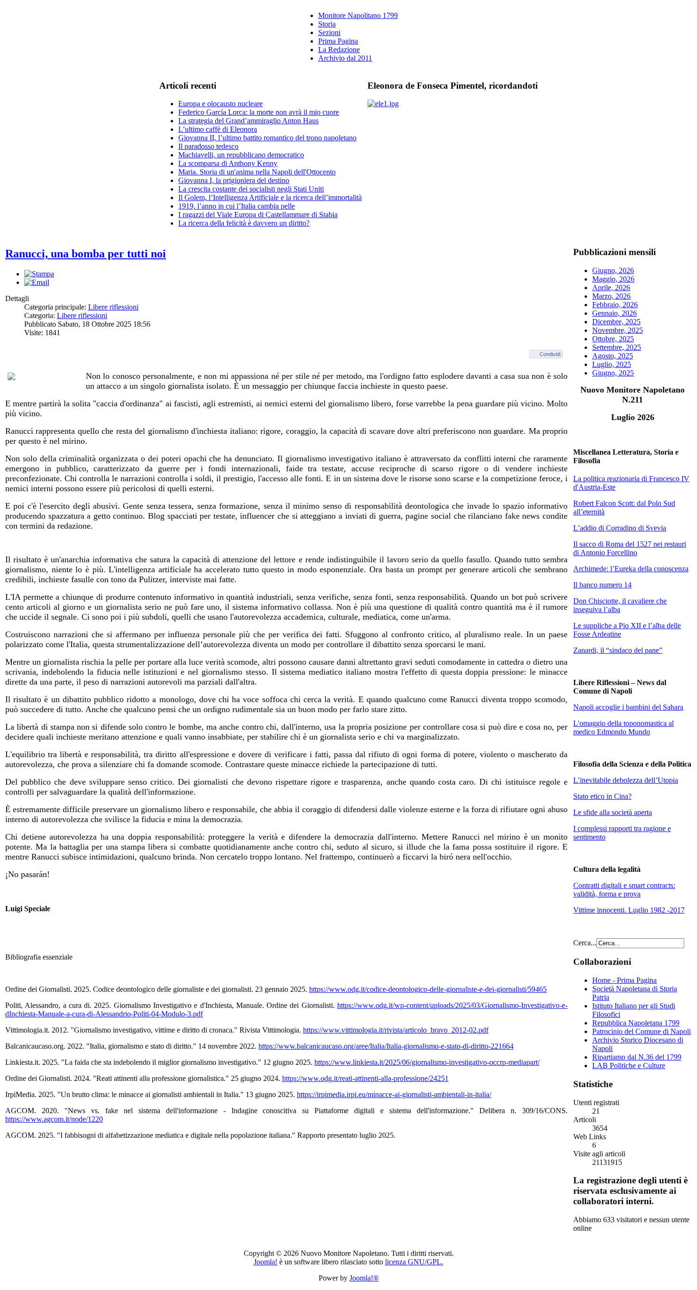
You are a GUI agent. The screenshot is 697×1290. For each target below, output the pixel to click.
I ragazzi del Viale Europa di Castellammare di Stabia (258, 214)
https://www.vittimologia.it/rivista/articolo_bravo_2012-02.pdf (395, 1030)
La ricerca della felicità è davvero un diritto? (244, 223)
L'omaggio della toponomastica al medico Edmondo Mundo (623, 727)
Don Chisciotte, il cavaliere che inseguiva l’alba (620, 605)
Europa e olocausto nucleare (220, 104)
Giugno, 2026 (613, 270)
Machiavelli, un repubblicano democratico (241, 155)
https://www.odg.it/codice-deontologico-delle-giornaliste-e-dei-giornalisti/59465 (428, 989)
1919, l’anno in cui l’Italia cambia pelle (236, 206)
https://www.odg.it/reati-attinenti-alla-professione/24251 (365, 1078)
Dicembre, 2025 (616, 322)
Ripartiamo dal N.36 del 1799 (636, 1057)
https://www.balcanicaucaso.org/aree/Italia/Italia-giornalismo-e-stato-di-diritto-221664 (386, 1046)
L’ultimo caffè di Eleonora (217, 129)
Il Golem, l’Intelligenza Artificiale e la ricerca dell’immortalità (270, 197)
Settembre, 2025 (616, 347)
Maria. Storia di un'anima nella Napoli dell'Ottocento (257, 172)
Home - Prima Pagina (624, 980)
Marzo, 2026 (611, 296)
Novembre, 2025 (617, 330)
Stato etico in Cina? (602, 796)
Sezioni (329, 32)
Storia (327, 24)
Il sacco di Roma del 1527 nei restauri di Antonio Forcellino (629, 548)
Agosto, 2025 (612, 356)
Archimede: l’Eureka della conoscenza (630, 569)
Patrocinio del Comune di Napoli (641, 1031)
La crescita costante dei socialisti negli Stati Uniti (251, 189)
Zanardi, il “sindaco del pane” (617, 650)
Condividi (550, 354)
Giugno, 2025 (613, 373)
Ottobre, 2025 (613, 339)
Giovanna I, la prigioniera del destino (233, 180)
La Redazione (339, 50)
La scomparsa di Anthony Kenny (227, 163)
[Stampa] (39, 274)
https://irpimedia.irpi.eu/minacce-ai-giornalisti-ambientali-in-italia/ (394, 1094)
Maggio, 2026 (613, 279)
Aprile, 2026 (611, 288)
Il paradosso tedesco (208, 146)
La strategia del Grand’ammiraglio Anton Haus (248, 121)
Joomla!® (364, 1278)
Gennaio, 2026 (614, 313)
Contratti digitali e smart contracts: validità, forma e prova (624, 889)
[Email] (36, 282)
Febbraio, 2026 (615, 305)
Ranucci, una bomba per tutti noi (85, 253)
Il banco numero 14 (602, 585)
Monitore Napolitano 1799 (358, 15)
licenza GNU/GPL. (414, 1262)
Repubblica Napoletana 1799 (635, 1023)
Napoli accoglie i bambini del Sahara (628, 707)
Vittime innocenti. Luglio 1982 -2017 (629, 910)
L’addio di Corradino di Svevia (619, 528)
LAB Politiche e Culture (628, 1065)
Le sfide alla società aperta (612, 812)
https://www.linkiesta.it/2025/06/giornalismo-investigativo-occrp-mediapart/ (427, 1062)
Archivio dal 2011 (345, 58)
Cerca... (584, 943)
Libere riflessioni (113, 307)
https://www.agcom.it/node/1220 (54, 1119)
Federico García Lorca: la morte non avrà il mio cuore (258, 112)
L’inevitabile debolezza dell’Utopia (625, 780)
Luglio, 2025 (611, 364)
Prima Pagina (338, 41)
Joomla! (265, 1262)
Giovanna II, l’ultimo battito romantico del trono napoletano (267, 138)
